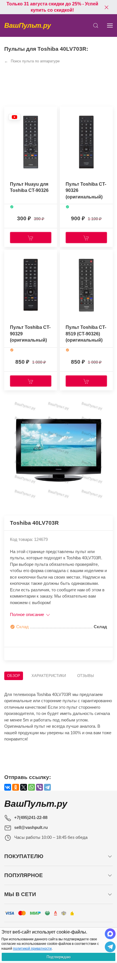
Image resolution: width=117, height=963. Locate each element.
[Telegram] (47, 787)
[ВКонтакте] (7, 787)
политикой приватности (32, 949)
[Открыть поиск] (96, 25)
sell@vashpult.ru (31, 827)
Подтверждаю (59, 957)
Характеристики (49, 676)
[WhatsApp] (31, 787)
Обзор (13, 676)
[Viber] (39, 787)
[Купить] (30, 237)
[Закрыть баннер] (106, 7)
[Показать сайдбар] (110, 25)
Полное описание (27, 614)
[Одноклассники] (15, 787)
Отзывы (85, 676)
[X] (23, 787)
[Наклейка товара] (14, 117)
